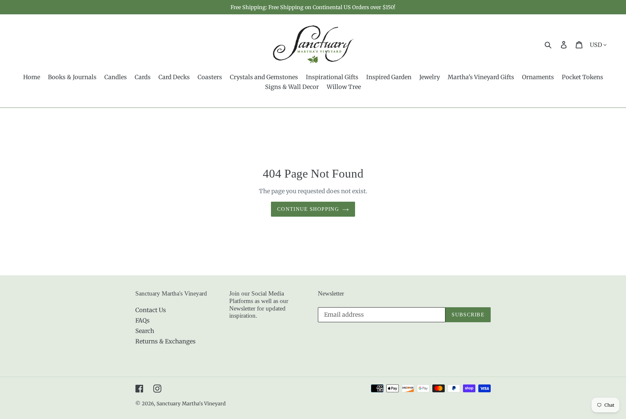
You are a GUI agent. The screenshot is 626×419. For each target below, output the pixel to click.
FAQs (142, 320)
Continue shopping (308, 209)
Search (144, 331)
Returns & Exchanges (165, 341)
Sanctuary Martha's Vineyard (191, 403)
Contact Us (150, 310)
